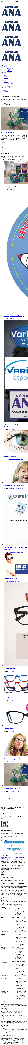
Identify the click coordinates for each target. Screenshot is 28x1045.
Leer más (3, 142)
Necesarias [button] (3, 897)
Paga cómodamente (10, 668)
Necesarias (5, 898)
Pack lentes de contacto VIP (8, 132)
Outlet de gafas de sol (10, 578)
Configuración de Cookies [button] (7, 868)
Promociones (16, 189)
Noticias (11, 189)
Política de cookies (19, 857)
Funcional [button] (3, 999)
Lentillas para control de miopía (14, 316)
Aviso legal (19, 855)
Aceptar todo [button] (17, 868)
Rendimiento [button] (4, 1008)
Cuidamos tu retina (10, 456)
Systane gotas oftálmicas (11, 187)
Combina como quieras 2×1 (12, 759)
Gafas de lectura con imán (12, 698)
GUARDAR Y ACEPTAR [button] (7, 1043)
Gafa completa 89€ (10, 728)
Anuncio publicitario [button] (6, 1033)
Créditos (3, 858)
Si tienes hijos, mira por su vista (14, 485)
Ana (22, 189)
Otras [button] (2, 1026)
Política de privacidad (6, 857)
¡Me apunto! (4, 840)
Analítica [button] (3, 1016)
